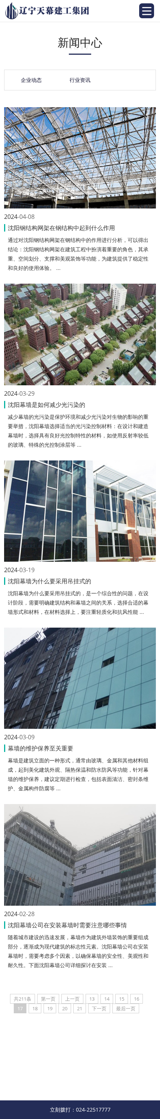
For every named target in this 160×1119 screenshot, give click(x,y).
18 (35, 1008)
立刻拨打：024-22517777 (80, 1109)
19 (49, 1008)
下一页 (99, 1008)
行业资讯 (80, 79)
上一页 (72, 998)
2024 (10, 217)
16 (136, 998)
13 (92, 998)
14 (106, 998)
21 (79, 1008)
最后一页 (125, 1008)
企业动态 (31, 79)
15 (121, 998)
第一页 (48, 998)
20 (64, 1008)
